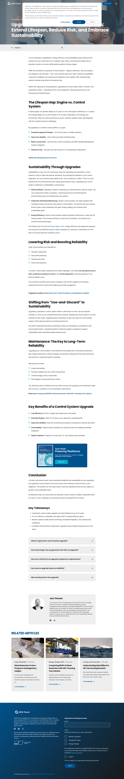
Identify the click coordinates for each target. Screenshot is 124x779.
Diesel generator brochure (47, 158)
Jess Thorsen (15, 19)
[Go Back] (62, 48)
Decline (92, 22)
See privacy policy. (76, 752)
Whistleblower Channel (48, 774)
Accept (79, 22)
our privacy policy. (87, 8)
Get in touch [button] (107, 3)
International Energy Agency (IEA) (52, 226)
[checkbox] (87, 740)
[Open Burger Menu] (116, 3)
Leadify (32, 774)
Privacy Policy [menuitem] (38, 774)
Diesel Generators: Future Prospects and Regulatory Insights (66, 293)
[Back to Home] (14, 3)
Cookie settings (65, 22)
